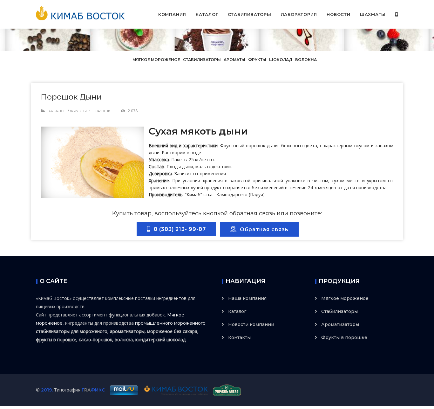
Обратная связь (262, 229)
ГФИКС (93, 390)
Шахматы (373, 14)
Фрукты (257, 59)
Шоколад (280, 59)
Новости (338, 14)
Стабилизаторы (249, 14)
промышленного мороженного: (171, 323)
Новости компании (251, 324)
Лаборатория (299, 14)
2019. (47, 390)
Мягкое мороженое (156, 59)
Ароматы (234, 59)
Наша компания (247, 298)
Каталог (207, 14)
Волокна (306, 59)
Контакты (239, 337)
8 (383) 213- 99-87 (178, 229)
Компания (172, 14)
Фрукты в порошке (91, 110)
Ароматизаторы (340, 324)
